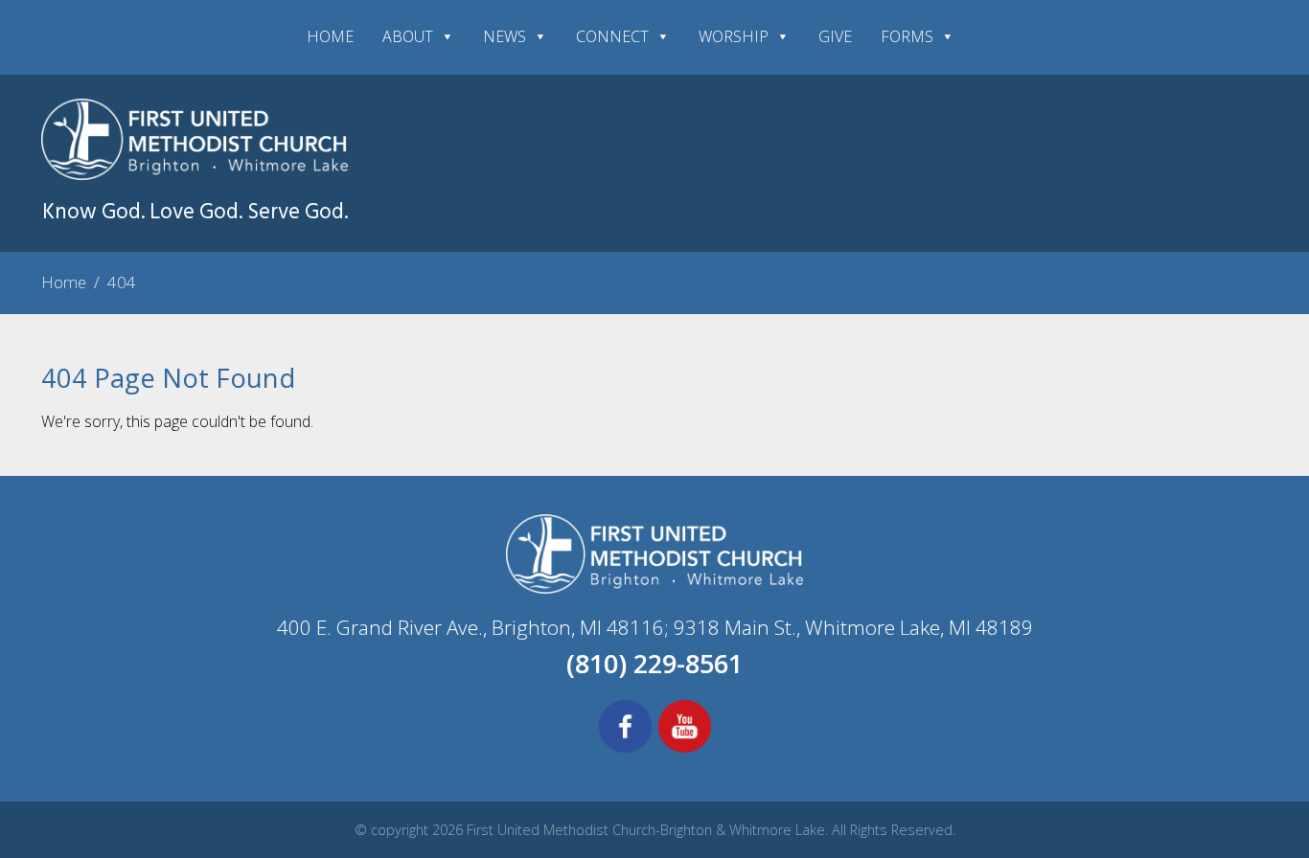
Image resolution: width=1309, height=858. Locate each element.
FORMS (907, 36)
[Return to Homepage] (194, 174)
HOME (330, 36)
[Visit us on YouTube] (684, 749)
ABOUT (407, 36)
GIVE (835, 36)
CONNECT (612, 36)
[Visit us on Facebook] (625, 749)
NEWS (504, 36)
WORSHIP (734, 36)
